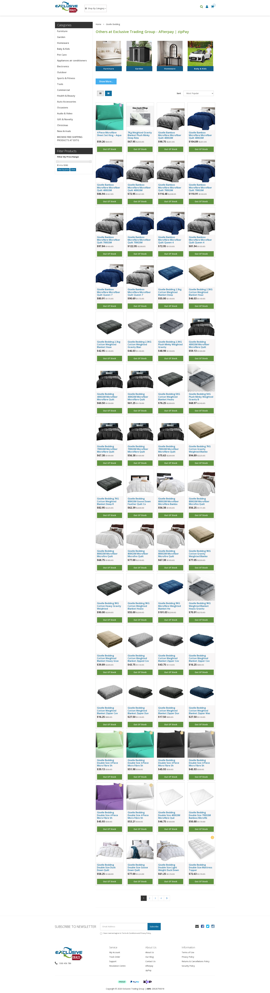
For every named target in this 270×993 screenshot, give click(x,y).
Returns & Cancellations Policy (195, 961)
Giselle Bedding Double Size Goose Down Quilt (138, 867)
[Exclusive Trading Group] (67, 7)
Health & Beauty (66, 95)
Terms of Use (188, 952)
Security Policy (188, 965)
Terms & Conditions (129, 933)
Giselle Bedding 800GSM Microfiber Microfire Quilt (199, 501)
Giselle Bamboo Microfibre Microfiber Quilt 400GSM (169, 135)
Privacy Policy (145, 933)
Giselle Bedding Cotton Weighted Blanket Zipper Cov (168, 658)
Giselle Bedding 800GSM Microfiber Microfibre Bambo (168, 501)
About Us (149, 952)
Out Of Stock (109, 149)
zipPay (148, 970)
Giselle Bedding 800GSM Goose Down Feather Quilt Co (139, 501)
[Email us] (197, 926)
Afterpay (149, 965)
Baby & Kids (63, 48)
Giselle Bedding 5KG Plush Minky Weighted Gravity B (201, 396)
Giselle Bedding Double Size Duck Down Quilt (106, 867)
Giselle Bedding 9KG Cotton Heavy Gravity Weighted (109, 606)
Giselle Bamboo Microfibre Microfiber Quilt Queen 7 (108, 292)
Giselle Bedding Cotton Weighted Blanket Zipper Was (199, 710)
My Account (114, 952)
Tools (60, 84)
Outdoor (62, 72)
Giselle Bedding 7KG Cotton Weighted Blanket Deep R (108, 501)
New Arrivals (64, 131)
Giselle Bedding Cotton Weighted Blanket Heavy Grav (108, 658)
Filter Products (66, 151)
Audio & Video (64, 113)
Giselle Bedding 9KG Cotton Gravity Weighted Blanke (200, 553)
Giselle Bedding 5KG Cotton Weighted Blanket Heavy (169, 396)
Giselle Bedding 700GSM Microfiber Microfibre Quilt (107, 449)
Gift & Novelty (65, 119)
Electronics (63, 66)
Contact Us (150, 961)
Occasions (62, 107)
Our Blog (149, 957)
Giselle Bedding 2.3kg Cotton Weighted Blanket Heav (108, 344)
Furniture (62, 31)
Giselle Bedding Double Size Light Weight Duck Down (168, 867)
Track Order (114, 957)
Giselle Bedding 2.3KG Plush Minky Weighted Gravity (170, 344)
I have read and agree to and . (127, 933)
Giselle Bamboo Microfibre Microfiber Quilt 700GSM (169, 187)
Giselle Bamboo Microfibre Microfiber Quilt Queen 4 (169, 240)
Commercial (63, 90)
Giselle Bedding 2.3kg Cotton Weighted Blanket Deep (169, 292)
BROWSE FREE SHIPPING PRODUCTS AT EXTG (69, 138)
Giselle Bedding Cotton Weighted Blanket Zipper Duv (138, 710)
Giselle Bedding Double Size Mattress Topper (200, 867)
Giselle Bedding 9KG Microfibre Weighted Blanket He (169, 606)
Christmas (62, 125)
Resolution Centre (117, 965)
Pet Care (62, 54)
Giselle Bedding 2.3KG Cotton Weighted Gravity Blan (139, 344)
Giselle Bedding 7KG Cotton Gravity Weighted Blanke (200, 449)
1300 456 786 (64, 963)
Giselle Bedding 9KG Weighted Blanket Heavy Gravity (200, 606)
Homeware (63, 43)
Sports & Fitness (66, 78)
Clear (73, 169)
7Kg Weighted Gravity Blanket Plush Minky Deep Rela (140, 135)
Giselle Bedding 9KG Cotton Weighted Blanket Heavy (138, 606)
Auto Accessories (66, 101)
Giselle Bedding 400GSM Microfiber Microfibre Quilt (199, 344)
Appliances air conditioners (72, 60)
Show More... (106, 81)
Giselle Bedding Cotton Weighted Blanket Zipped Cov (138, 658)
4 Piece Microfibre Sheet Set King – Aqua (109, 134)
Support (112, 961)
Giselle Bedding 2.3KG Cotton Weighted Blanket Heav (200, 292)
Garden (61, 37)
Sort (179, 93)
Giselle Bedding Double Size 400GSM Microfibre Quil (169, 815)
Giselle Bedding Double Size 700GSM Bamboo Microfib (200, 815)
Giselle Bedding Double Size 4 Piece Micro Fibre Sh (107, 763)
